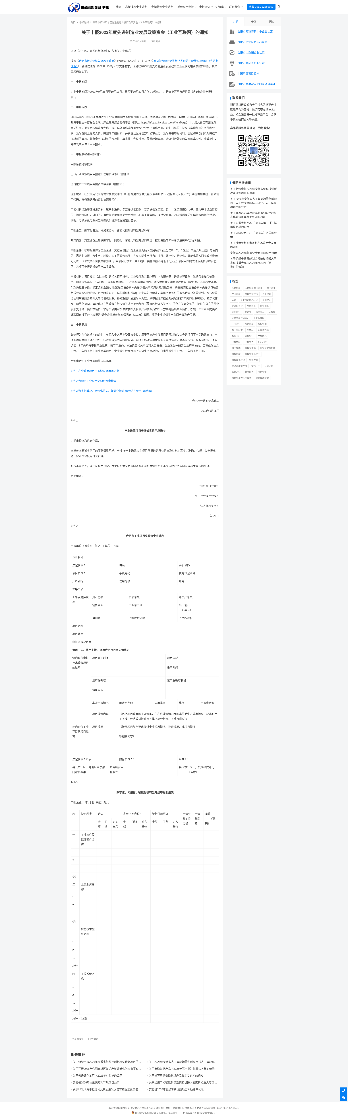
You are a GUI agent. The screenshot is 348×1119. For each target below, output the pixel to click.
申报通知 (204, 6)
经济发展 (253, 360)
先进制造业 (77, 1039)
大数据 (272, 312)
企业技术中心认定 (249, 300)
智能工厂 (236, 336)
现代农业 (249, 336)
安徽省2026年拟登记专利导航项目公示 (96, 1082)
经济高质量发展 (239, 366)
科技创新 (236, 354)
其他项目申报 (185, 6)
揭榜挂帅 (262, 324)
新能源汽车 (263, 330)
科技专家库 (250, 348)
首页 (118, 6)
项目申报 (262, 372)
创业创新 (264, 306)
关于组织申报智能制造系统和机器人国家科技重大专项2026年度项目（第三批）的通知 (181, 1084)
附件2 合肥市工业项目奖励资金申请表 (93, 380)
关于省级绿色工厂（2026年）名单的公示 (97, 1075)
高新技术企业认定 (136, 6)
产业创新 (236, 294)
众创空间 (266, 300)
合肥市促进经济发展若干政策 (96, 60)
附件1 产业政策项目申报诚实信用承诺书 (95, 370)
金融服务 (249, 372)
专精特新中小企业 (253, 288)
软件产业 (236, 372)
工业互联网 (92, 1039)
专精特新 (236, 288)
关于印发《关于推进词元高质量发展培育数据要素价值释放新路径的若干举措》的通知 (107, 1091)
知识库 (220, 6)
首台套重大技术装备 (241, 378)
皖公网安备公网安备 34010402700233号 (156, 1113)
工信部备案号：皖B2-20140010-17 (199, 1113)
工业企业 (236, 324)
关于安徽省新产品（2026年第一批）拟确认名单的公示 (182, 1068)
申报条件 (249, 342)
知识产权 (262, 342)
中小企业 (271, 288)
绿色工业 (255, 366)
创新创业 (236, 312)
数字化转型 (237, 330)
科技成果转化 (238, 360)
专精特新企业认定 (162, 6)
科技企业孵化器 (267, 348)
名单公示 (260, 312)
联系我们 (234, 6)
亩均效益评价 (251, 294)
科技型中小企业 (252, 354)
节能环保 (268, 366)
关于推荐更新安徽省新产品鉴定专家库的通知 (176, 1075)
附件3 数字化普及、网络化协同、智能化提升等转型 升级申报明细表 (111, 390)
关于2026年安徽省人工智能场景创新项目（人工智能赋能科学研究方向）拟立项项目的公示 (183, 1063)
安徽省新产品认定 (240, 318)
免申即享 (251, 306)
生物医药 (262, 336)
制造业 (248, 312)
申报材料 (236, 342)
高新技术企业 (262, 378)
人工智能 (266, 294)
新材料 (250, 330)
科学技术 (236, 348)
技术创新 (249, 324)
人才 (234, 300)
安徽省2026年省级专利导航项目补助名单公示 (176, 1089)
